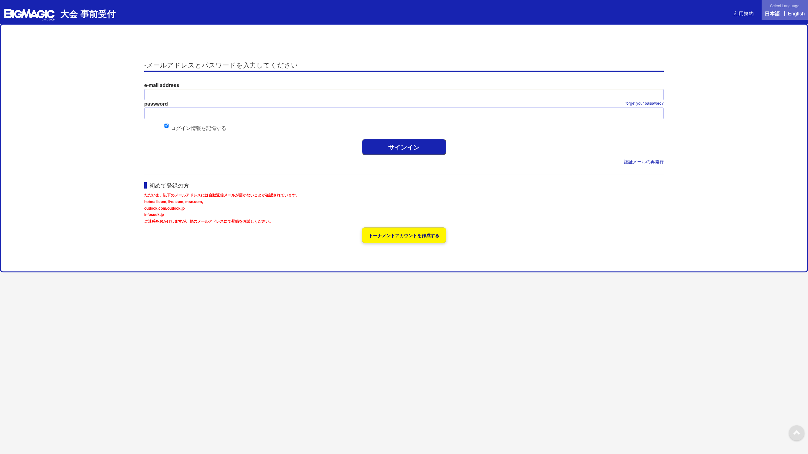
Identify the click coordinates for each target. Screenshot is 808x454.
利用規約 (744, 13)
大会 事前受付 (87, 13)
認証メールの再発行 (644, 161)
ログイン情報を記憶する (198, 127)
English (796, 13)
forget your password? (645, 103)
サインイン (404, 146)
